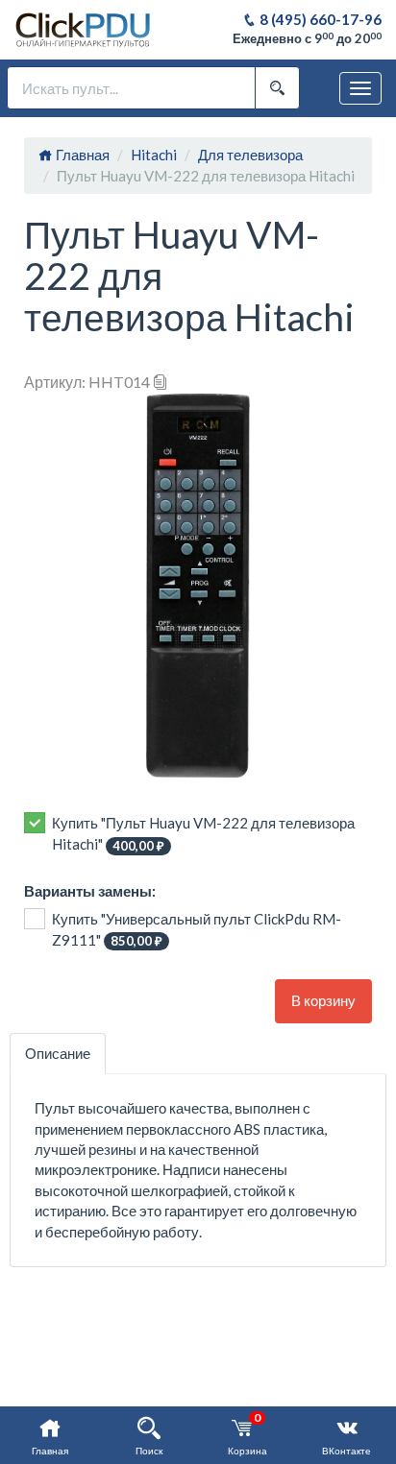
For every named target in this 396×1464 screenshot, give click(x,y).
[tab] (58, 1053)
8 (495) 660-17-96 (319, 19)
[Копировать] (160, 381)
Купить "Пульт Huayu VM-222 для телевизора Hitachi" (203, 833)
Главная (81, 154)
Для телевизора (250, 154)
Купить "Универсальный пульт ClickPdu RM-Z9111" (196, 929)
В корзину (323, 1000)
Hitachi (154, 154)
